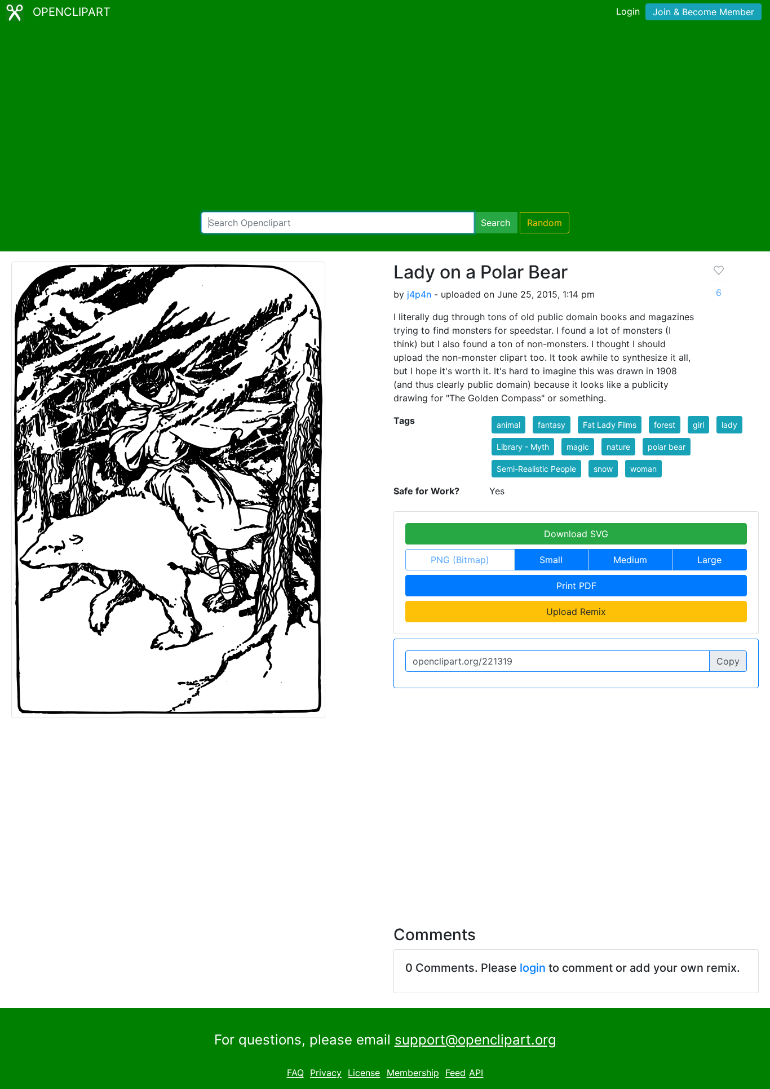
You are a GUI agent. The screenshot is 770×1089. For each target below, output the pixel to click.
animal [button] (508, 425)
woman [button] (643, 468)
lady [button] (729, 425)
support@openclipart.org (475, 1040)
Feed (455, 1073)
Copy (728, 661)
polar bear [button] (666, 446)
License (364, 1073)
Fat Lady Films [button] (609, 425)
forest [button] (664, 425)
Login (628, 11)
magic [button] (578, 446)
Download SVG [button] (576, 533)
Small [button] (551, 559)
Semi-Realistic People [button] (536, 468)
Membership (413, 1073)
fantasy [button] (551, 425)
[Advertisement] (385, 118)
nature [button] (618, 446)
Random (544, 222)
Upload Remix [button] (576, 611)
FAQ (295, 1073)
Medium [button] (630, 559)
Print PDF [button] (576, 585)
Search (495, 222)
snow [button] (603, 468)
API (476, 1073)
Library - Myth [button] (523, 446)
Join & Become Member (703, 11)
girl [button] (698, 425)
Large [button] (709, 559)
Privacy (326, 1073)
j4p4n (419, 294)
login (533, 968)
